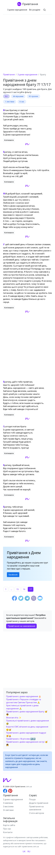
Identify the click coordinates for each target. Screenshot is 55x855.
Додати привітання (38, 803)
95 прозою (33, 96)
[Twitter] (20, 599)
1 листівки (9, 101)
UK (24, 851)
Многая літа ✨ (13, 717)
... (11, 589)
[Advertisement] (27, 44)
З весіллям (8, 806)
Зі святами (8, 810)
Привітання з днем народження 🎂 (23, 696)
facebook (13, 574)
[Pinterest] (10, 790)
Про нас (7, 828)
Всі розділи (34, 9)
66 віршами (18, 96)
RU (29, 851)
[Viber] (33, 599)
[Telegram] (27, 599)
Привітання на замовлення (21, 626)
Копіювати (9, 140)
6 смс (22, 101)
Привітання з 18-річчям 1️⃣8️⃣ (20, 738)
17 (30, 589)
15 (17, 589)
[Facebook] (14, 599)
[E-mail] (40, 599)
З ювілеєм (8, 803)
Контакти (7, 832)
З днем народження (17, 9)
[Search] (44, 9)
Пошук (32, 799)
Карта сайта (9, 825)
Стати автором (36, 813)
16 (24, 589)
